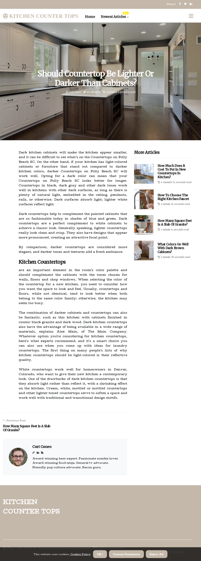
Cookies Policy (80, 554)
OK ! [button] (100, 554)
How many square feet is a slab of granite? (175, 222)
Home (90, 17)
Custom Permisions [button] (126, 554)
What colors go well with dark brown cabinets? (173, 248)
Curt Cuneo (75, 92)
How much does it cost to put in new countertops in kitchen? (172, 171)
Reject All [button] (157, 554)
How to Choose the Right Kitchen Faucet (173, 197)
